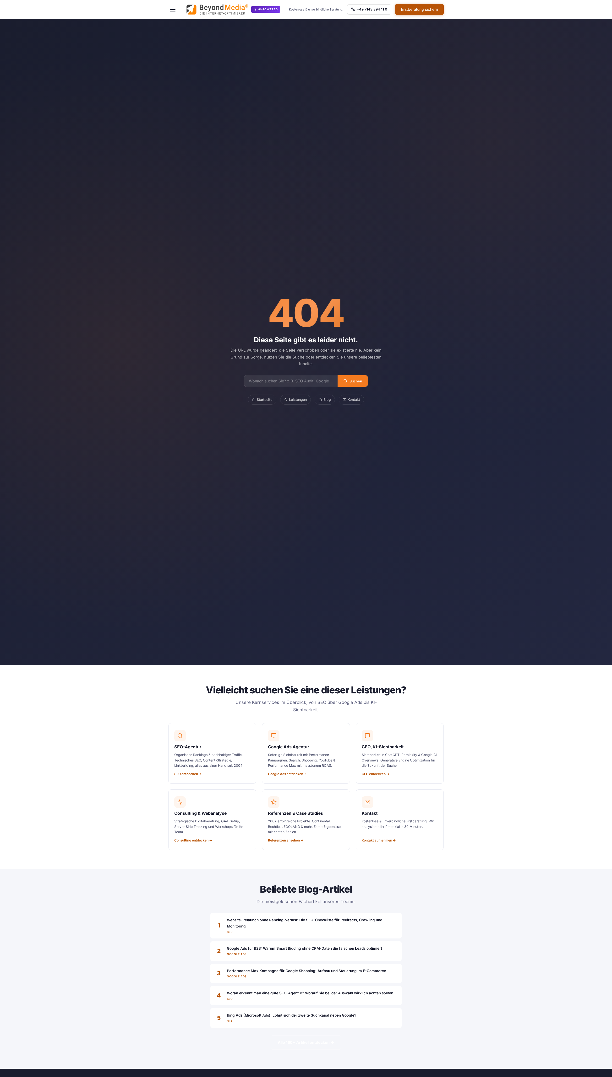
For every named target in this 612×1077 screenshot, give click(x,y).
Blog (327, 399)
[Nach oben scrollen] (598, 1068)
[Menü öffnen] (172, 9)
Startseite (264, 399)
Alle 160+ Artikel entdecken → (306, 1042)
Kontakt (354, 399)
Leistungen (298, 399)
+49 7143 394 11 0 (371, 9)
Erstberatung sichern (419, 9)
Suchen (356, 381)
